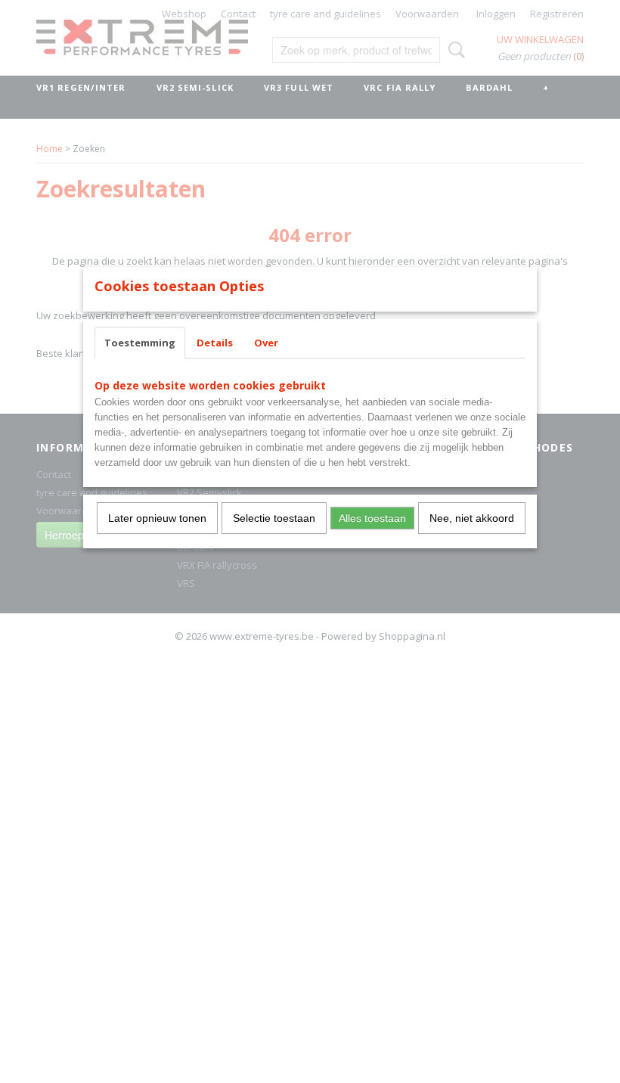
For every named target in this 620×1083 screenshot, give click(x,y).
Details (215, 342)
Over (266, 342)
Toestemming (139, 342)
